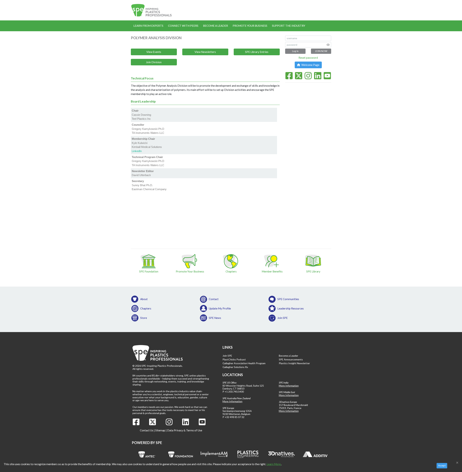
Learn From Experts (148, 25)
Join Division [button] (154, 62)
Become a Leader (215, 25)
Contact (214, 299)
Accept (442, 465)
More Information (232, 401)
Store (143, 317)
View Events (153, 51)
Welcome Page (310, 64)
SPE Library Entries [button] (256, 51)
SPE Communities (288, 299)
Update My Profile (220, 308)
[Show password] (328, 45)
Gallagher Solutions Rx (235, 367)
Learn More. (274, 464)
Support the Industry (288, 25)
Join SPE (282, 317)
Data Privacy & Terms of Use (184, 430)
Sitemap (160, 430)
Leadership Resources (290, 308)
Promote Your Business (250, 25)
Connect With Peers (183, 25)
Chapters (145, 308)
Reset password (308, 57)
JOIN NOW (321, 51)
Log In (295, 51)
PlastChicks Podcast (234, 359)
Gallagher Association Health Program (244, 363)
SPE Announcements (291, 359)
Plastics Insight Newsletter (294, 363)
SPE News (215, 317)
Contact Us (146, 430)
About (144, 299)
